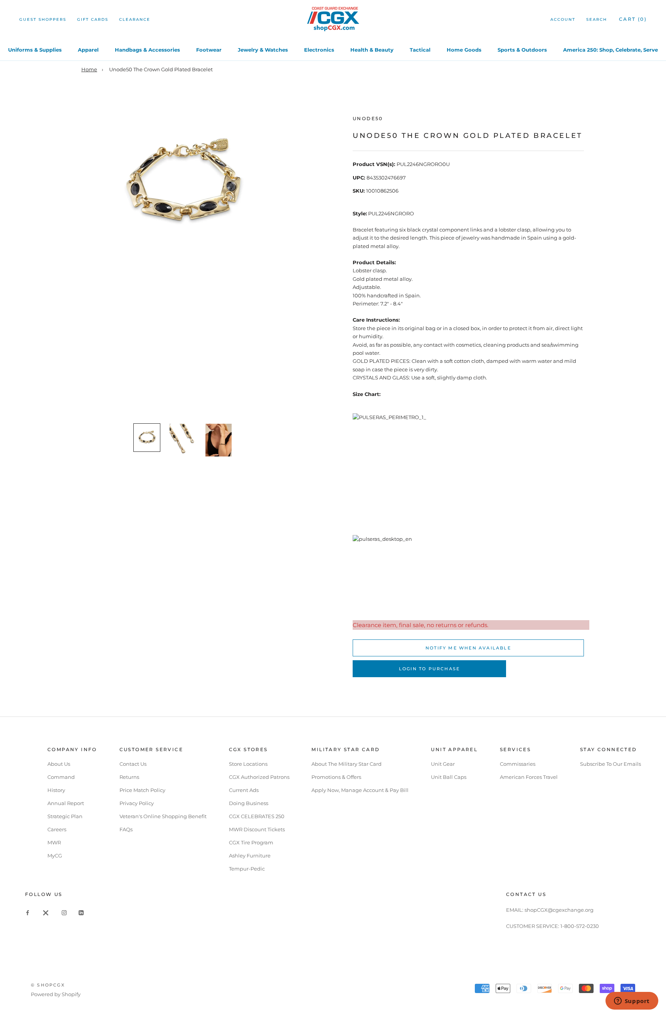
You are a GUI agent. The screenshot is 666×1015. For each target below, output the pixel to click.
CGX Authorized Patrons (259, 777)
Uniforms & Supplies (35, 50)
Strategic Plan (64, 816)
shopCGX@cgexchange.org (559, 910)
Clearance (134, 19)
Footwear (209, 50)
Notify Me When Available (468, 648)
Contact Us (132, 764)
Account (562, 19)
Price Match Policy (142, 790)
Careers (56, 829)
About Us (58, 764)
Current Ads (244, 790)
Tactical (420, 50)
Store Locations (248, 764)
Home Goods (464, 50)
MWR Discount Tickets (257, 829)
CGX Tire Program (251, 842)
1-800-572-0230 (579, 926)
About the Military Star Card (346, 764)
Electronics (319, 50)
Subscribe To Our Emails (610, 764)
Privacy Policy (136, 803)
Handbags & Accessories (147, 50)
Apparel (88, 50)
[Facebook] (27, 912)
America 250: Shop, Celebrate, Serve (610, 50)
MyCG (54, 855)
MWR (54, 842)
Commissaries (517, 764)
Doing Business (248, 803)
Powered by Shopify (56, 994)
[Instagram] (64, 912)
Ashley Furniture (250, 855)
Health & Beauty (372, 50)
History (56, 790)
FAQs (126, 829)
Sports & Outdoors (522, 50)
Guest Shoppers (42, 19)
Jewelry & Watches (263, 50)
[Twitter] (46, 912)
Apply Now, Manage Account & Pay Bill (360, 790)
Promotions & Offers (336, 777)
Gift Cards (92, 19)
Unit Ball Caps (448, 777)
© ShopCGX (48, 985)
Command (61, 777)
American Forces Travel (529, 777)
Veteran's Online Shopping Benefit (163, 816)
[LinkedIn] (81, 912)
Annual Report (65, 803)
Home (89, 69)
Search (596, 19)
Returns (129, 777)
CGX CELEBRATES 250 (256, 816)
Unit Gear (443, 764)
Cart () (633, 19)
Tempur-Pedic (247, 868)
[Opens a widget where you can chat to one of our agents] (631, 1001)
